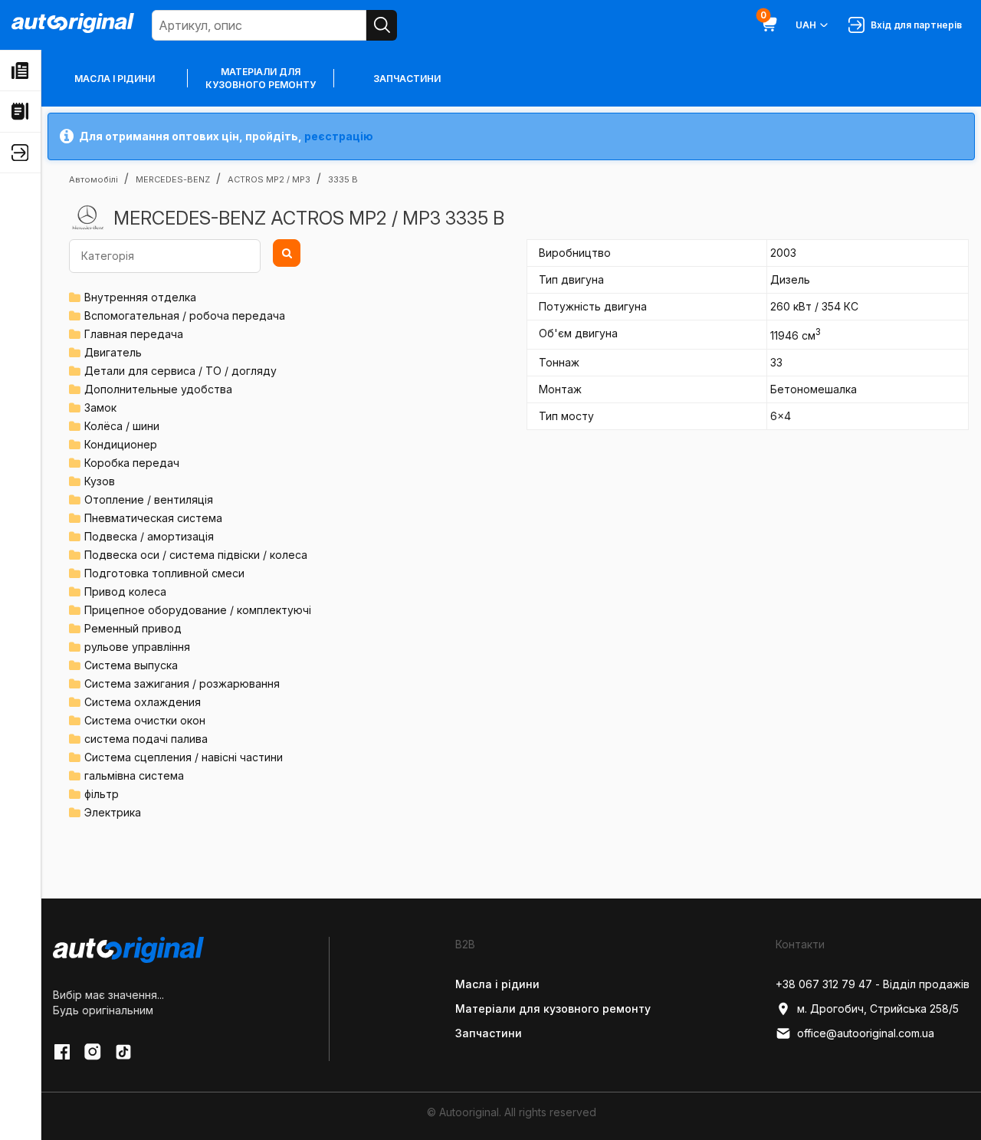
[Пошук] (381, 25)
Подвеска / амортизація (149, 536)
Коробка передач (131, 462)
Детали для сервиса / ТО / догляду (180, 370)
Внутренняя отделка (140, 297)
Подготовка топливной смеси (164, 573)
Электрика (112, 812)
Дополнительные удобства (158, 389)
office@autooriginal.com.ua (865, 1033)
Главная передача (133, 333)
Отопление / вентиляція (148, 499)
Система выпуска (131, 665)
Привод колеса (125, 591)
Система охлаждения (142, 701)
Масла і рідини (114, 78)
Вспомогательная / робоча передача (184, 315)
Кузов (99, 481)
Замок (100, 407)
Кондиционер (120, 444)
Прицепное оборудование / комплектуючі (197, 609)
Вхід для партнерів (914, 25)
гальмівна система (134, 775)
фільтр (101, 793)
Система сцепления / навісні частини (183, 757)
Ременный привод (133, 628)
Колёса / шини (121, 425)
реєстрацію (338, 136)
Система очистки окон (144, 720)
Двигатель (113, 352)
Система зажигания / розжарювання (182, 683)
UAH (806, 25)
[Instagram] (93, 1052)
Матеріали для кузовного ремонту (260, 78)
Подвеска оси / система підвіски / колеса (195, 554)
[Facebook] (62, 1052)
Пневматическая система (153, 517)
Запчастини (407, 78)
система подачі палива (146, 738)
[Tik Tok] (123, 1052)
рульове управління (137, 646)
